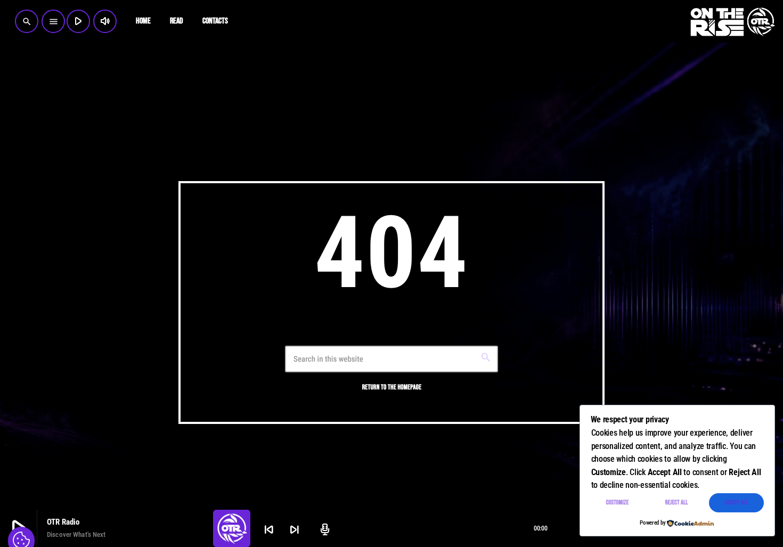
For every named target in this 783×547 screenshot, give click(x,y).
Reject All (676, 503)
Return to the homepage (392, 387)
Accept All (736, 503)
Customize (617, 503)
